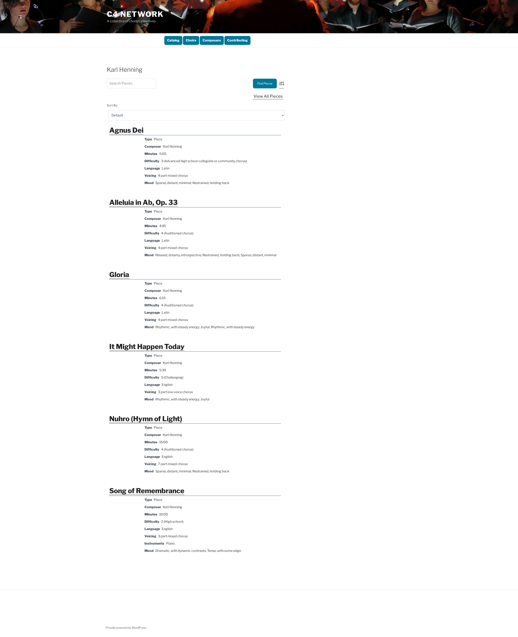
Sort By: (112, 105)
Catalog (173, 40)
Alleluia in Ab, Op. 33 (143, 202)
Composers (212, 40)
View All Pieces (268, 96)
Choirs (191, 40)
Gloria (119, 274)
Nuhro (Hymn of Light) (145, 419)
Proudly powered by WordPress (126, 627)
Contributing (237, 40)
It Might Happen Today (147, 346)
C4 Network (135, 14)
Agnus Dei (126, 130)
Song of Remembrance (146, 491)
